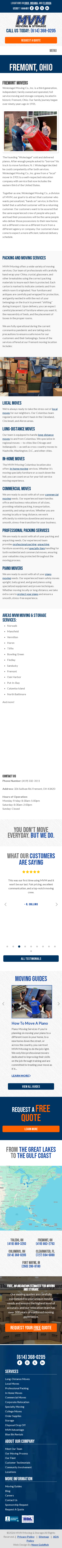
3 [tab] (19, 946)
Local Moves (12, 1383)
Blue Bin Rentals (14, 1434)
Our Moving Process (16, 1453)
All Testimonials (31, 959)
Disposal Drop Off (15, 1425)
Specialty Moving (14, 1406)
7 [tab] (43, 946)
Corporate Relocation (17, 1402)
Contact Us (11, 1500)
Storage (9, 1420)
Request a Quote (31, 40)
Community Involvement (18, 1467)
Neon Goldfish (40, 1544)
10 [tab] (31, 951)
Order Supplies (13, 1415)
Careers (9, 1495)
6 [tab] (37, 946)
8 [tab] (49, 946)
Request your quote (31, 1328)
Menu (53, 50)
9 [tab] (55, 946)
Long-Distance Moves (17, 1378)
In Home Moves (13, 1392)
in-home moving (19, 468)
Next (56, 904)
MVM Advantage (14, 1429)
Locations (10, 1471)
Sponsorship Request (16, 1504)
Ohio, (27, 3)
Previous (5, 904)
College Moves (13, 1411)
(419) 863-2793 (45, 1244)
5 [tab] (31, 946)
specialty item (37, 548)
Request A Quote (14, 1509)
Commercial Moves (15, 1397)
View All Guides (31, 1087)
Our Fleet (10, 1457)
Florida (47, 3)
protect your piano (27, 594)
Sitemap (44, 1536)
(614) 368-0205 (43, 31)
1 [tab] (7, 946)
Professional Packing (17, 1388)
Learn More (20, 1075)
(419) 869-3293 (16, 1244)
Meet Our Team (13, 1448)
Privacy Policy (26, 1536)
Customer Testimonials (17, 1462)
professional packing (25, 544)
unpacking (43, 544)
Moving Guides (13, 1486)
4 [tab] (25, 946)
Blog (7, 1490)
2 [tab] (13, 946)
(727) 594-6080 (45, 1255)
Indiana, (34, 3)
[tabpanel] (31, 888)
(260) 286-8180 (31, 1266)
